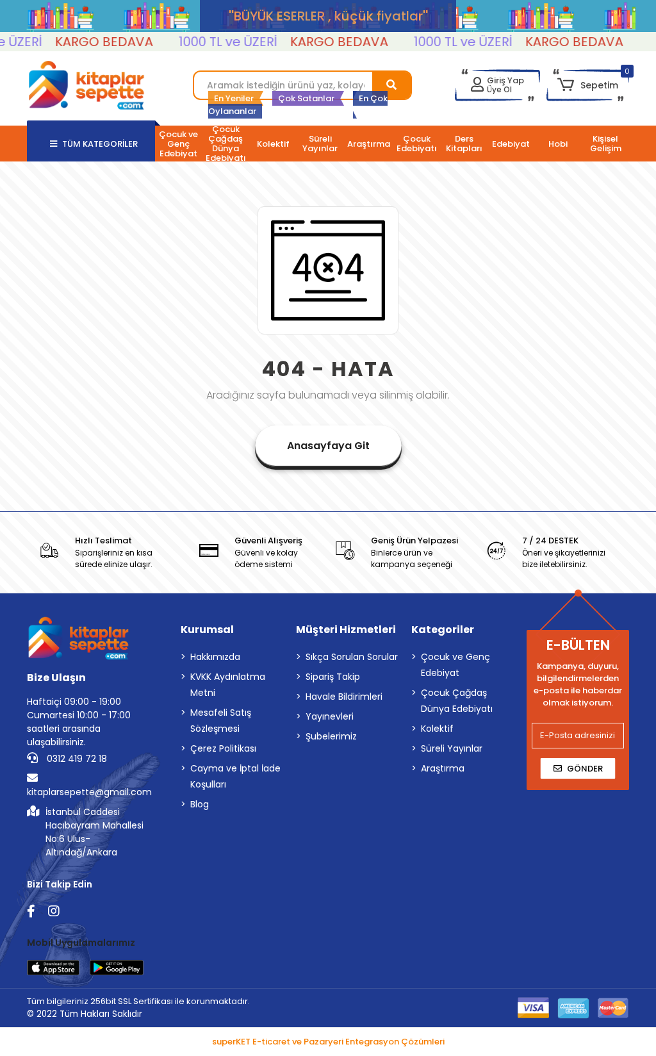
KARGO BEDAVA (94, 42)
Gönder (585, 769)
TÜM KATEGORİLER (100, 144)
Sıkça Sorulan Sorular (352, 656)
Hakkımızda (215, 656)
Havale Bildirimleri (344, 696)
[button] (587, 85)
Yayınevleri (330, 716)
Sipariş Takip (333, 676)
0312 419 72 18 (75, 758)
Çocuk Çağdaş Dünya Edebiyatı (457, 700)
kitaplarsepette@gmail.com (89, 792)
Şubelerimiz (331, 736)
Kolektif (437, 728)
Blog (199, 804)
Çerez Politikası (223, 748)
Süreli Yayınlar (451, 748)
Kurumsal (207, 629)
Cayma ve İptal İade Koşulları (235, 776)
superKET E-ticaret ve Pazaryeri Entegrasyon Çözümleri (328, 1041)
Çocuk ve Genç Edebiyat (455, 664)
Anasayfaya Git (328, 445)
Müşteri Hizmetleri (346, 629)
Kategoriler (442, 629)
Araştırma (442, 768)
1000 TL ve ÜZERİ (217, 42)
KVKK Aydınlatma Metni (227, 684)
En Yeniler (234, 98)
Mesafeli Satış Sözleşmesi (220, 720)
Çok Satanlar (306, 98)
